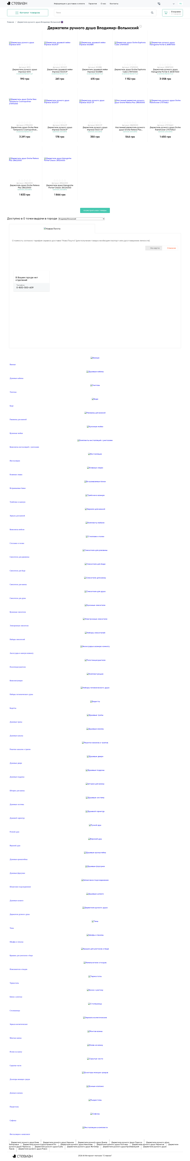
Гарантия (93, 4)
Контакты (114, 4)
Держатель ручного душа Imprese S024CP (60, 128)
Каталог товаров (29, 12)
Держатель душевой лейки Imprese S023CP (60, 70)
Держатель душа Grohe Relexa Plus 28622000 (24, 186)
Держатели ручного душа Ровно (32, 1149)
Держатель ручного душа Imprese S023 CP (95, 128)
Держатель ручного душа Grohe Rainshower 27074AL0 (165, 128)
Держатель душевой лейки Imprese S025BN (95, 70)
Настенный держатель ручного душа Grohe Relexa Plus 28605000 (130, 128)
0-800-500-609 (24, 287)
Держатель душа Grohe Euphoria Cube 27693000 (130, 70)
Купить (24, 84)
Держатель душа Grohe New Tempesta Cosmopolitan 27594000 (24, 128)
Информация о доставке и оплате (69, 4)
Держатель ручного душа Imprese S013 (24, 70)
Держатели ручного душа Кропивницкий (121, 1147)
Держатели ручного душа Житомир (83, 1147)
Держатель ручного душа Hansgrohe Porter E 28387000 (165, 70)
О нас (103, 4)
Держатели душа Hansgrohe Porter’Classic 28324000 (59, 186)
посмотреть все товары (95, 210)
